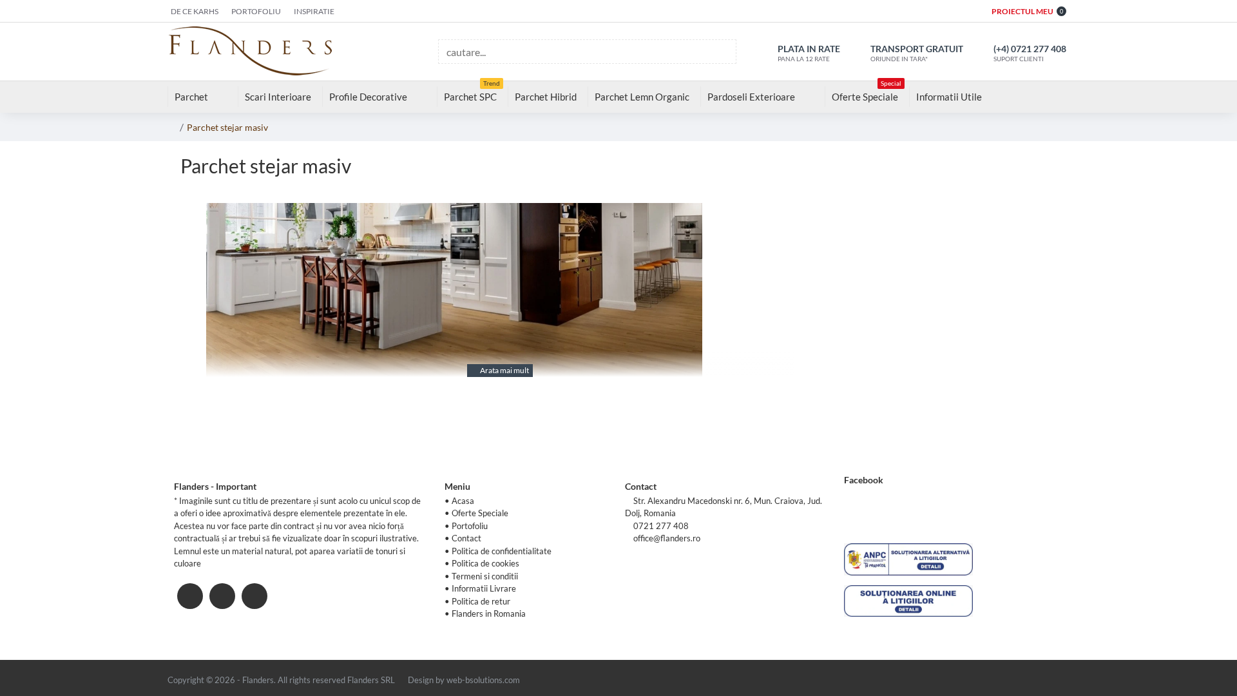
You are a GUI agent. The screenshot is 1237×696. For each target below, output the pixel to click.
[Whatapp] (254, 596)
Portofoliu (470, 526)
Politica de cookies (485, 563)
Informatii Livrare (484, 588)
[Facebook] (190, 596)
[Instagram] (222, 596)
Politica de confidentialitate (501, 551)
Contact (466, 538)
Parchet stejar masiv (227, 127)
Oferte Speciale (480, 513)
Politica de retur (481, 601)
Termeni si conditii (485, 576)
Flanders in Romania (489, 613)
